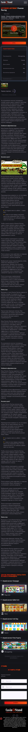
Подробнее (14, 587)
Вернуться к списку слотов (8, 94)
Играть (14, 43)
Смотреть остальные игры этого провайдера (14, 657)
